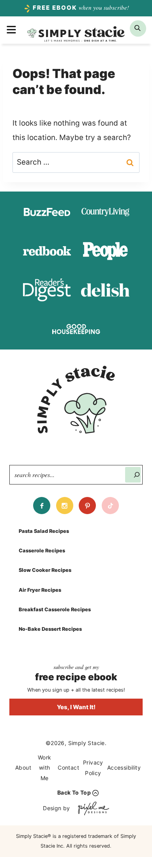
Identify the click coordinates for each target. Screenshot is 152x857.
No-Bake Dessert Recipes (50, 629)
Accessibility (124, 767)
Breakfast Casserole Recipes (55, 609)
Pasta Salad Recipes (44, 531)
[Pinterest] (87, 505)
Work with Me (44, 767)
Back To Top (74, 792)
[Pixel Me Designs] (91, 808)
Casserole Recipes (42, 551)
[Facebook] (41, 505)
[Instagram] (64, 505)
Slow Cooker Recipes (45, 570)
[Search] (133, 475)
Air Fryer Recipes (40, 590)
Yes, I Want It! (76, 707)
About (23, 767)
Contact (68, 767)
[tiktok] (110, 505)
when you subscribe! (81, 7)
